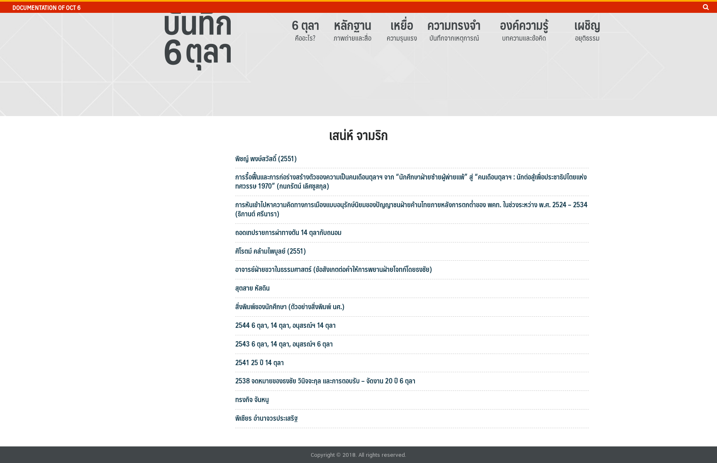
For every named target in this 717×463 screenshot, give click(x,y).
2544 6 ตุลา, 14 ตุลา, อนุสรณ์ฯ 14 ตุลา (285, 325)
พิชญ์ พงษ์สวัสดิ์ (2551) (266, 158)
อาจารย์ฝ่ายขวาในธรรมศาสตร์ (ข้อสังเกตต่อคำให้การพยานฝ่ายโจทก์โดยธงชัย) (333, 269)
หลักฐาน (352, 25)
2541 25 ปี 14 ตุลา (259, 362)
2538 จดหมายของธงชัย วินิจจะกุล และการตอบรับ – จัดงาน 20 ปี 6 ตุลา (325, 380)
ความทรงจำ (453, 25)
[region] (358, 58)
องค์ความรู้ (524, 25)
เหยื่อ (401, 25)
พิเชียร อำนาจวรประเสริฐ (267, 418)
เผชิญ (587, 25)
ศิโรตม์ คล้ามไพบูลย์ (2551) (270, 251)
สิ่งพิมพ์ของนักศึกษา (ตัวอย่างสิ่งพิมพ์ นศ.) (289, 306)
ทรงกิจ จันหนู (252, 399)
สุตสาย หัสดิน (252, 287)
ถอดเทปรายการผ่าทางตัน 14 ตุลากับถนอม (288, 232)
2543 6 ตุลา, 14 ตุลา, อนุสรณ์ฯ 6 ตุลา (284, 343)
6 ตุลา (305, 25)
